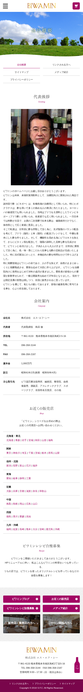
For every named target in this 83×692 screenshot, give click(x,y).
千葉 (31, 453)
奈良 (35, 491)
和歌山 (42, 491)
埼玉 (24, 453)
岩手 (24, 440)
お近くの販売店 (60, 598)
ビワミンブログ (20, 598)
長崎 (22, 529)
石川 (28, 465)
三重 (28, 478)
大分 (35, 529)
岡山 (22, 503)
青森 (17, 440)
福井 (35, 465)
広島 (28, 503)
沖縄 (57, 529)
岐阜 (15, 478)
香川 (15, 516)
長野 (15, 465)
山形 (44, 440)
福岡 (8, 529)
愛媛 (22, 516)
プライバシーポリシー (21, 79)
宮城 (31, 440)
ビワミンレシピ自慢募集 (20, 608)
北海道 (9, 440)
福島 (50, 440)
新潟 (8, 465)
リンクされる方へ (61, 65)
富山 (22, 465)
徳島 (8, 516)
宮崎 (41, 529)
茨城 (37, 453)
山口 (35, 503)
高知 (28, 516)
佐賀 (15, 529)
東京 (8, 453)
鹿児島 (49, 529)
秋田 (37, 440)
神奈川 (16, 453)
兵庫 (15, 491)
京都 (22, 491)
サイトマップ (21, 72)
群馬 (50, 453)
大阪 (8, 491)
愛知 (8, 478)
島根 (15, 503)
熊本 (28, 529)
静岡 (22, 478)
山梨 (57, 453)
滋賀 (28, 491)
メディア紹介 (61, 72)
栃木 (44, 453)
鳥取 (8, 503)
